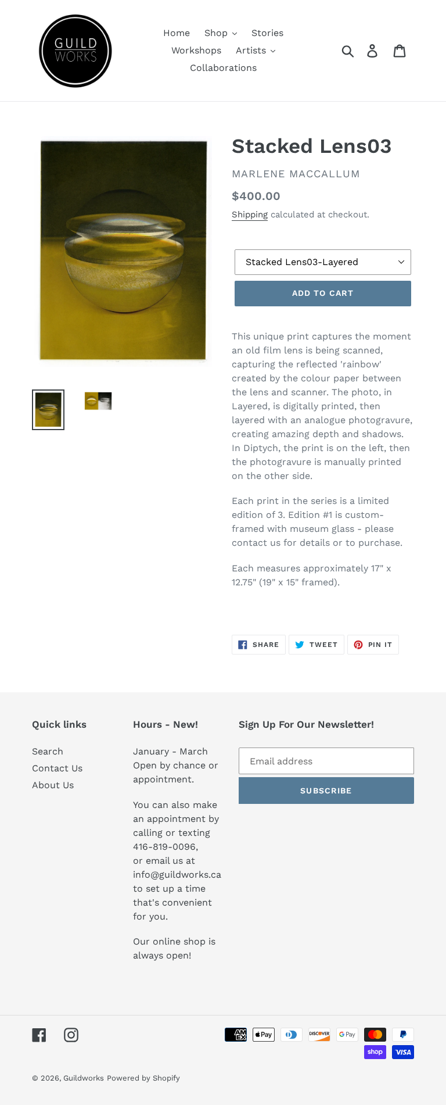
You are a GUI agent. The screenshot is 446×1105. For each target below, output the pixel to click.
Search (47, 751)
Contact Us (57, 768)
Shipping (250, 214)
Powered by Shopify (143, 1078)
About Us (53, 785)
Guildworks (83, 1078)
